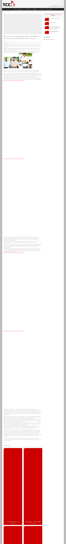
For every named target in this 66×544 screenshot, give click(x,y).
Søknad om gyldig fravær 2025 (54, 31)
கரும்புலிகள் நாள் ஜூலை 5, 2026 (55, 18)
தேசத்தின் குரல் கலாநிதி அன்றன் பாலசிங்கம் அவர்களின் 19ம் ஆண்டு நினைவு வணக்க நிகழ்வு (55, 27)
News (12, 40)
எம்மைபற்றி (41, 9)
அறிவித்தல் (35, 9)
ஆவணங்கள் (27, 9)
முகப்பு (15, 9)
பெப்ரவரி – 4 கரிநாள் (53, 22)
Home (4, 11)
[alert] (53, 39)
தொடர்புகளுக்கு (49, 9)
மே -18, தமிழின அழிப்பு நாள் (12, 521)
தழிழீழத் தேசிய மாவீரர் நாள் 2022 (33, 521)
